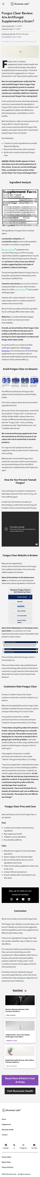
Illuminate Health (8, 1130)
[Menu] (3, 3)
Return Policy (6, 1162)
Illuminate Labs (11, 1174)
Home (4, 1119)
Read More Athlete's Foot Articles (20, 1080)
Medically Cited (8, 42)
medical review (9, 249)
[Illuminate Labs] (20, 3)
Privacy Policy (6, 1157)
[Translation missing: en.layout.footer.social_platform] (11, 899)
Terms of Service (7, 1167)
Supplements (6, 1124)
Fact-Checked (19, 42)
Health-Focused (31, 42)
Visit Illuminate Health (20, 1091)
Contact (4, 1135)
